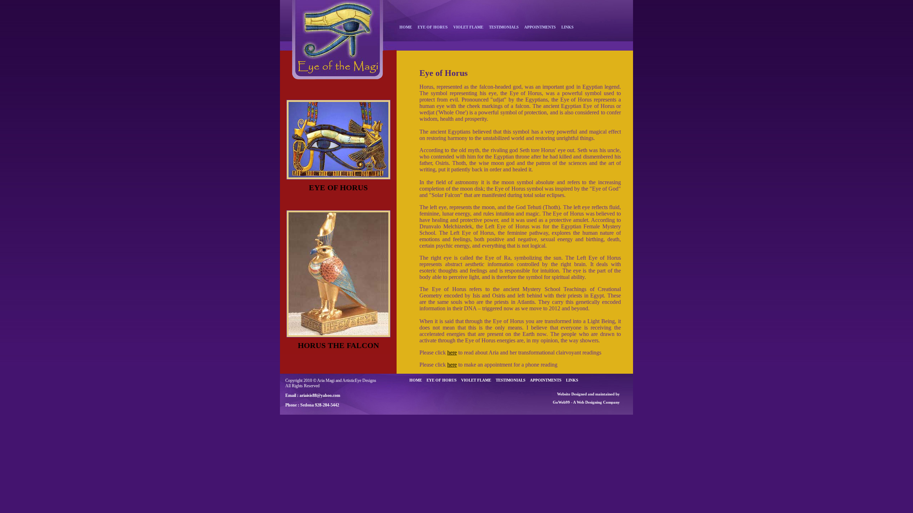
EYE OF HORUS (433, 27)
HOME (405, 27)
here (452, 352)
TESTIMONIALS (504, 27)
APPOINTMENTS (540, 27)
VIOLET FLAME (468, 27)
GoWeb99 (561, 402)
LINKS (567, 27)
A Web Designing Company (596, 402)
